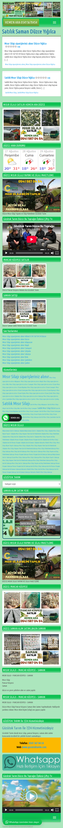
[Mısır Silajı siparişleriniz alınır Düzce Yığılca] (31, 37)
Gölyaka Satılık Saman (27, 442)
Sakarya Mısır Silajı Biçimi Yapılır (44, 457)
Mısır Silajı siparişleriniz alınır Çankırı (16, 363)
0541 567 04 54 (36, 743)
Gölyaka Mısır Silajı (42, 431)
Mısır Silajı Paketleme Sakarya (47, 448)
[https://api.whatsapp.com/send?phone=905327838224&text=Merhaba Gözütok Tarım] (31, 762)
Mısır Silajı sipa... (47, 515)
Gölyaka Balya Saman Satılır (27, 431)
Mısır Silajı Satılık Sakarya (19, 451)
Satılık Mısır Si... (36, 534)
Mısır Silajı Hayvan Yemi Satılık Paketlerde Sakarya (23, 448)
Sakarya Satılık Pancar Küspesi (51, 466)
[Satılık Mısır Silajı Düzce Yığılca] (31, 72)
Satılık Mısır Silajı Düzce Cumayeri (29, 411)
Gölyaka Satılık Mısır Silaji (50, 440)
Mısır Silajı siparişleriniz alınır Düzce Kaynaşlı (42, 390)
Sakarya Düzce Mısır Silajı (14, 457)
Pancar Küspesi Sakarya (22, 454)
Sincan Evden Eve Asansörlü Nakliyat (20, 827)
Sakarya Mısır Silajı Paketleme (37, 460)
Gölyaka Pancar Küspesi (17, 440)
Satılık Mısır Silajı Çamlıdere (47, 417)
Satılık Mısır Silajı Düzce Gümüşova (49, 411)
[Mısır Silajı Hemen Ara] (31, 125)
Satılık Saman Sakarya (23, 472)
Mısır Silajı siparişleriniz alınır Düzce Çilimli (39, 393)
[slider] (29, 810)
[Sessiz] (52, 253)
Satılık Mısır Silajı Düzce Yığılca (27, 77)
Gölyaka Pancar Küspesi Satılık (33, 440)
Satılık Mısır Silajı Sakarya (31, 417)
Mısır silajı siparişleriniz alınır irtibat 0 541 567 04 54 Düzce (24, 336)
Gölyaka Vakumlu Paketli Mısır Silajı (45, 442)
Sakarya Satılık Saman (9, 469)
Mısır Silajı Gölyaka (25, 445)
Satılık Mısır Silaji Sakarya (46, 469)
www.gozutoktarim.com (34, 747)
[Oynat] (6, 253)
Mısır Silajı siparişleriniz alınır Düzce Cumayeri (41, 387)
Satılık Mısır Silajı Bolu (13, 408)
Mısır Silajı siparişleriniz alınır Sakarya (16, 354)
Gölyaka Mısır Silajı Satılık (10, 437)
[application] (31, 239)
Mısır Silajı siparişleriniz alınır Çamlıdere (17, 360)
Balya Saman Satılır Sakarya (10, 431)
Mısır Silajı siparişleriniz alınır (15, 64)
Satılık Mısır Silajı (11, 93)
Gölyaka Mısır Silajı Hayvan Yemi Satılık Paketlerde (26, 434)
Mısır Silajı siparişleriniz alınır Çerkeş (47, 399)
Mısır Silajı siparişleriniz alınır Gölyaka (16, 351)
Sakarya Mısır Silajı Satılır (14, 463)
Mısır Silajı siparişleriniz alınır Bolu (15, 357)
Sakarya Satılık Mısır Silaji (33, 466)
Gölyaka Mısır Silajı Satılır (26, 437)
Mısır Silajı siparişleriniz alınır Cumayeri (17, 348)
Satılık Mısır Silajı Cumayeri (29, 408)
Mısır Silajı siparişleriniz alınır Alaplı (15, 345)
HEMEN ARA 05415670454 (21, 22)
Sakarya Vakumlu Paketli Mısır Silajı (27, 469)
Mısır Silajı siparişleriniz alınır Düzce (15, 339)
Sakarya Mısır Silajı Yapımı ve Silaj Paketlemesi (36, 463)
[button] (31, 796)
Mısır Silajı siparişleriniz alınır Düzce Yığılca (25, 45)
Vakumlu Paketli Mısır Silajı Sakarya (41, 472)
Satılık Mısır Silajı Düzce (47, 408)
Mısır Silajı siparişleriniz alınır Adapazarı (17, 342)
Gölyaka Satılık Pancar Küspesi (11, 442)
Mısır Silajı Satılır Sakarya (35, 451)
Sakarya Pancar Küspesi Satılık (16, 466)
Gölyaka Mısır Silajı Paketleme (50, 434)
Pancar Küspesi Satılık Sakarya (38, 454)
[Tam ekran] (57, 253)
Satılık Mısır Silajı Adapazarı (38, 404)
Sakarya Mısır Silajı (28, 457)
